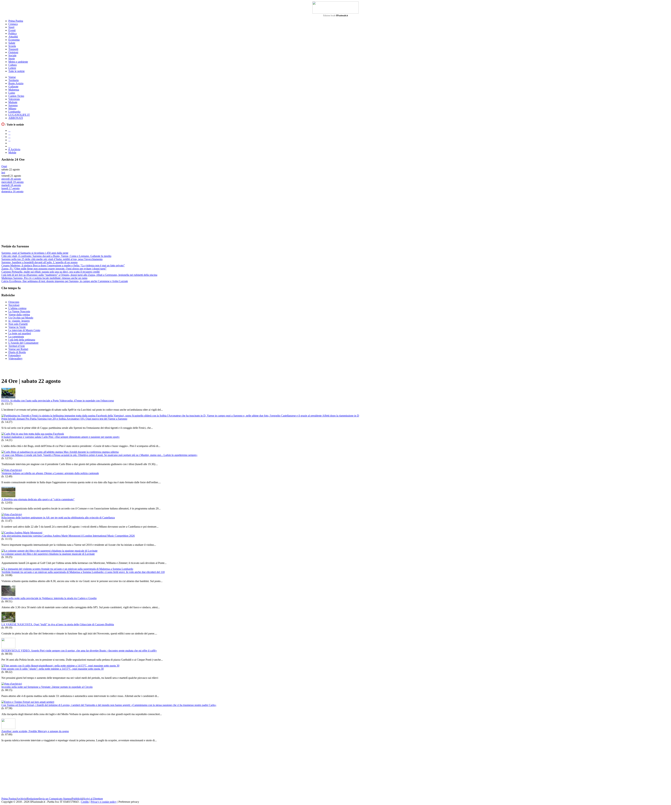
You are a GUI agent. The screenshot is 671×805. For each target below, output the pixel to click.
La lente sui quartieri (19, 333)
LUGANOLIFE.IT (19, 114)
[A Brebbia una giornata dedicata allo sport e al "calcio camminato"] (8, 496)
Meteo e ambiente (18, 61)
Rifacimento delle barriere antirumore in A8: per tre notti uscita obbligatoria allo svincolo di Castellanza (58, 517)
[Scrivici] (9, 146)
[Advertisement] (27, 218)
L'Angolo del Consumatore (23, 342)
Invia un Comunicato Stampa (55, 798)
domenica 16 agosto (12, 191)
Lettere (12, 68)
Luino (11, 92)
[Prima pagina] (3, 124)
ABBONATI (15, 117)
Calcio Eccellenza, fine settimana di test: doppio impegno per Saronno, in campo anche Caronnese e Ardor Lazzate (64, 281)
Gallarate (13, 86)
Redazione (33, 798)
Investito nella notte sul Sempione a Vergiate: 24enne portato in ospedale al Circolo (47, 686)
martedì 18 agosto (11, 185)
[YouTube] (9, 136)
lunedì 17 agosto (10, 188)
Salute (11, 42)
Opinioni (13, 52)
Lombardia (14, 111)
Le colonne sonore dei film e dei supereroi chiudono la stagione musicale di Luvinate (48, 553)
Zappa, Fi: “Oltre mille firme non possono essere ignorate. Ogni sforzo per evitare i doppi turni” (54, 268)
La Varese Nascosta (19, 311)
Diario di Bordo (17, 352)
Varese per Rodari (18, 349)
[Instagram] (9, 133)
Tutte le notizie (16, 71)
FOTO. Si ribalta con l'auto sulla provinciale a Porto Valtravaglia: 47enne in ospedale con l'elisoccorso (57, 400)
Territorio (13, 80)
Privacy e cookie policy (104, 801)
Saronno (13, 105)
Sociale (12, 55)
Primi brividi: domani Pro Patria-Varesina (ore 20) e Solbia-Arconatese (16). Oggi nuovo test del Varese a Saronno (64, 418)
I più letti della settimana (21, 339)
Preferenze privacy (128, 801)
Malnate (12, 102)
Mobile (12, 152)
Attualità (13, 36)
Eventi (12, 30)
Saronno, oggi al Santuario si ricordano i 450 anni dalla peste (34, 252)
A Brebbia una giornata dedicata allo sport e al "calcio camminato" (38, 499)
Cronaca (13, 24)
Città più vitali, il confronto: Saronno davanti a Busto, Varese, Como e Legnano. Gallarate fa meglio (56, 256)
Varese (12, 77)
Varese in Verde (17, 327)
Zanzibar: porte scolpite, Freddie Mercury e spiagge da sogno (35, 731)
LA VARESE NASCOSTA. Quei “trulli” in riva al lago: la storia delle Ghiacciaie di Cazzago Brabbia (57, 624)
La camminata (16, 336)
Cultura (12, 64)
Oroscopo (13, 301)
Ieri (3, 172)
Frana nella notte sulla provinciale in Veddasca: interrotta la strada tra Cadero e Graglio (49, 598)
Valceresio (14, 99)
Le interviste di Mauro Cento (24, 330)
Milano (12, 108)
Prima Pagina (15, 20)
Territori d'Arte (16, 345)
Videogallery (15, 358)
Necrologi (13, 305)
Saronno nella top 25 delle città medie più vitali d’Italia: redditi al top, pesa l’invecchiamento (52, 259)
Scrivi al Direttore (93, 798)
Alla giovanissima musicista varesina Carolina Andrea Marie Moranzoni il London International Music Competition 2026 (68, 535)
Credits (85, 801)
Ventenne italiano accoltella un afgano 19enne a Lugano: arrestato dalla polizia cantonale (50, 473)
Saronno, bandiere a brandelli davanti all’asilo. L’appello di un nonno (39, 262)
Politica (12, 33)
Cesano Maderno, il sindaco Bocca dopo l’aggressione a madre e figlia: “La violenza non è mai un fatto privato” (63, 265)
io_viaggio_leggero (19, 320)
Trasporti (13, 49)
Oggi (4, 166)
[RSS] (9, 139)
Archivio (15, 149)
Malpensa (13, 89)
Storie (11, 58)
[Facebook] (9, 130)
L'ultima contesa (17, 308)
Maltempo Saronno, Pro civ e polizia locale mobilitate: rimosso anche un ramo (44, 278)
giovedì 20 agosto (11, 178)
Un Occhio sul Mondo (20, 317)
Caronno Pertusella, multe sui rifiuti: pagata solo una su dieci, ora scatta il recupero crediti (50, 271)
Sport (11, 27)
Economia (14, 39)
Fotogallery (14, 355)
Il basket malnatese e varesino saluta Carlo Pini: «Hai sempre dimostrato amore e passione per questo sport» (60, 436)
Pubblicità (77, 798)
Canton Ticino (16, 95)
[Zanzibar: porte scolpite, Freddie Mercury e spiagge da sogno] (8, 728)
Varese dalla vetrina (19, 314)
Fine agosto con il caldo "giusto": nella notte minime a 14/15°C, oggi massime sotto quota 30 (52, 668)
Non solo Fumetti (18, 323)
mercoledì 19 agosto (12, 182)
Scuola (12, 46)
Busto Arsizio (15, 83)
